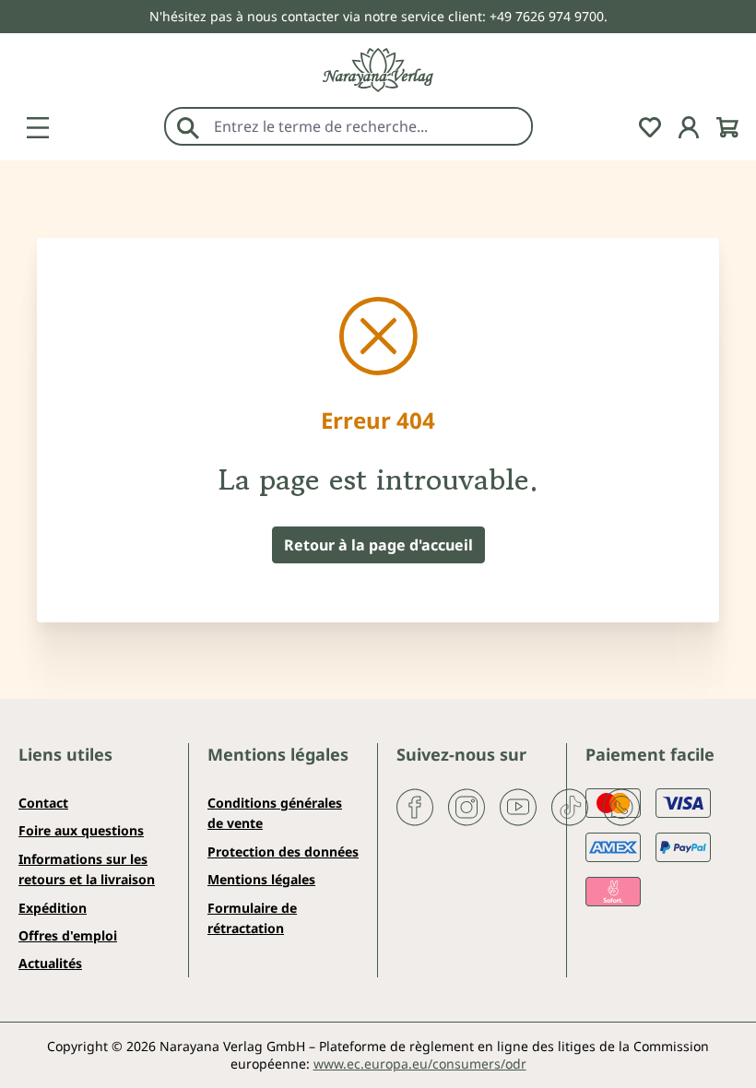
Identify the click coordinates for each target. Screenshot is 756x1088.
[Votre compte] (688, 125)
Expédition (52, 908)
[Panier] (727, 125)
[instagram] (466, 806)
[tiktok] (569, 806)
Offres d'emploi (67, 935)
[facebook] (414, 806)
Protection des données (283, 851)
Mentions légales (261, 879)
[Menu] (37, 125)
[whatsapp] (621, 806)
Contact (43, 802)
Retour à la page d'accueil (378, 545)
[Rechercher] (188, 126)
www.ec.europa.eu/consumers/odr (419, 1063)
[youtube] (518, 806)
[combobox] (368, 126)
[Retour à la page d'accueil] (378, 70)
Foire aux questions (81, 830)
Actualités (50, 963)
